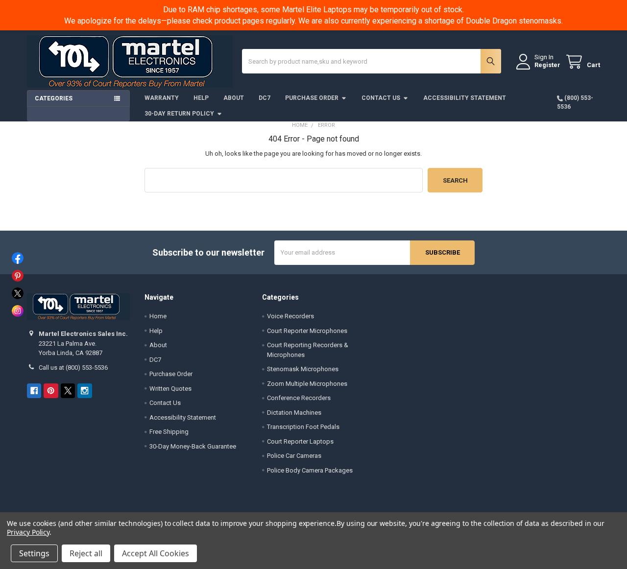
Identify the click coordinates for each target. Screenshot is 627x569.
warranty (162, 98)
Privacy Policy (28, 532)
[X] (68, 390)
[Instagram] (84, 390)
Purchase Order (311, 98)
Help (201, 98)
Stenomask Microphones (302, 369)
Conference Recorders (299, 398)
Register (547, 65)
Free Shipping (169, 431)
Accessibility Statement (464, 98)
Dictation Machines (294, 412)
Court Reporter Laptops (300, 441)
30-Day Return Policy (179, 113)
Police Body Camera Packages (310, 470)
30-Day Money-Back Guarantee (192, 446)
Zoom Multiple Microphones (307, 383)
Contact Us (381, 98)
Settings (34, 553)
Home (158, 316)
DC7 (264, 98)
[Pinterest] (51, 390)
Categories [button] (53, 98)
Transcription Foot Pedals (303, 426)
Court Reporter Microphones (307, 330)
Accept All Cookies (155, 553)
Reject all (86, 553)
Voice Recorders (290, 316)
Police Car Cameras (294, 455)
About (233, 98)
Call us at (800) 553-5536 (73, 367)
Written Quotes (170, 388)
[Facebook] (34, 390)
